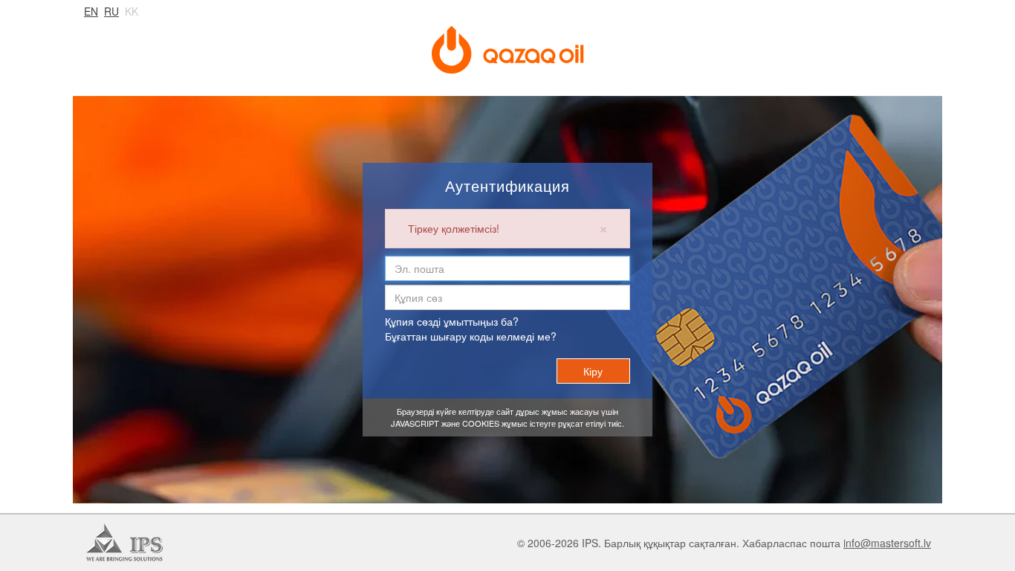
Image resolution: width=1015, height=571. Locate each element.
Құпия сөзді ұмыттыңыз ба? (452, 321)
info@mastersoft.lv (887, 542)
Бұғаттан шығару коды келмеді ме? (471, 336)
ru (111, 11)
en (91, 11)
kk (131, 11)
